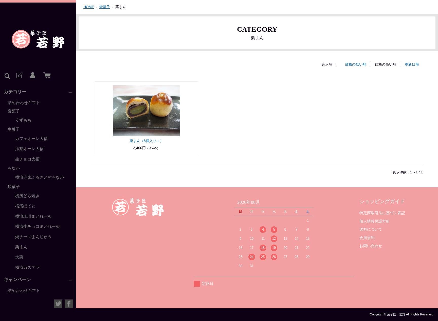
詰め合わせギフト (24, 103)
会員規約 (367, 237)
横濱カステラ (27, 267)
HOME (88, 7)
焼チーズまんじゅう (33, 237)
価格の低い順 (355, 64)
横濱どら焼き (27, 196)
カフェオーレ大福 (31, 138)
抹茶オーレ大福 (29, 149)
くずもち (23, 120)
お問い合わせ (370, 246)
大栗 (19, 257)
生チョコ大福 (27, 159)
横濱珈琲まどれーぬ (33, 216)
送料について (370, 229)
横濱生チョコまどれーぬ (37, 226)
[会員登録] (19, 75)
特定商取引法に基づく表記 (382, 213)
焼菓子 (14, 187)
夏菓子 (14, 111)
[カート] (46, 75)
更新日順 (412, 64)
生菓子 (14, 129)
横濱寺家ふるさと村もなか (39, 177)
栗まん (21, 247)
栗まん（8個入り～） (146, 141)
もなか (14, 168)
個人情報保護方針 (374, 221)
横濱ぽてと (25, 206)
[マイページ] (32, 75)
